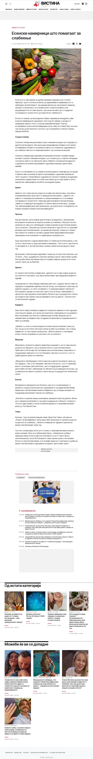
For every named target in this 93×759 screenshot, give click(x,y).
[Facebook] (83, 4)
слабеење (21, 477)
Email (80, 44)
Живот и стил (18, 28)
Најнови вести (28, 511)
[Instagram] (86, 4)
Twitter (77, 44)
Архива (77, 4)
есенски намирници (37, 477)
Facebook (73, 44)
